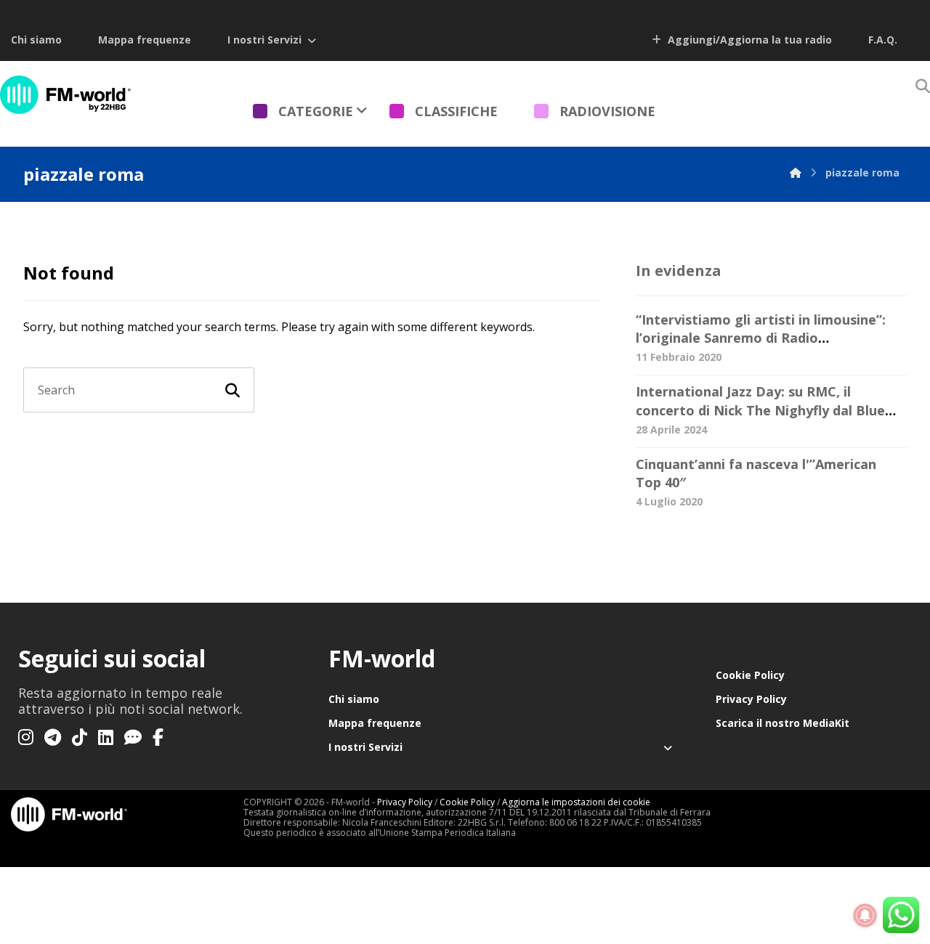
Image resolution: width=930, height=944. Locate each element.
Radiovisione (607, 111)
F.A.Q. (882, 39)
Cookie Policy (750, 675)
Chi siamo (36, 39)
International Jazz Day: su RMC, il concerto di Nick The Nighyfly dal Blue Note (760, 409)
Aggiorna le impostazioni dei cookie (576, 802)
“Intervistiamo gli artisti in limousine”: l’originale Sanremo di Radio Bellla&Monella (761, 338)
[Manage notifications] (865, 915)
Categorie (315, 111)
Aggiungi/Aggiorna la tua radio (748, 39)
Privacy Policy (751, 699)
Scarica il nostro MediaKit (782, 723)
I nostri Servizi (264, 39)
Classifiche (456, 111)
